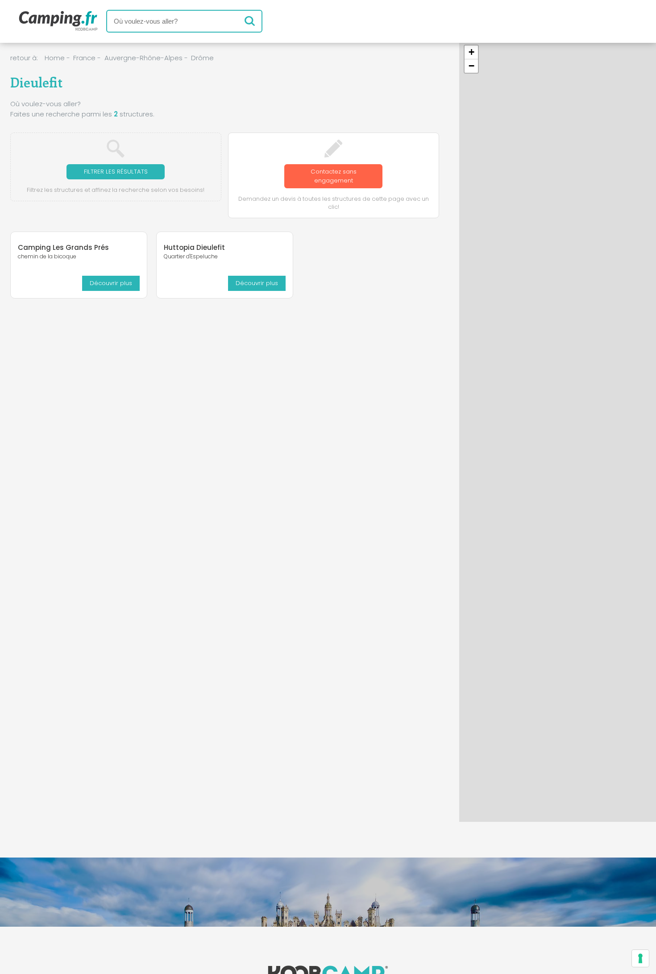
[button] (471, 52)
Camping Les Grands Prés (63, 247)
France (84, 57)
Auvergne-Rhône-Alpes (143, 57)
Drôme (202, 57)
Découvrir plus (111, 283)
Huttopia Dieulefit (194, 247)
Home (55, 57)
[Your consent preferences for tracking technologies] (640, 958)
